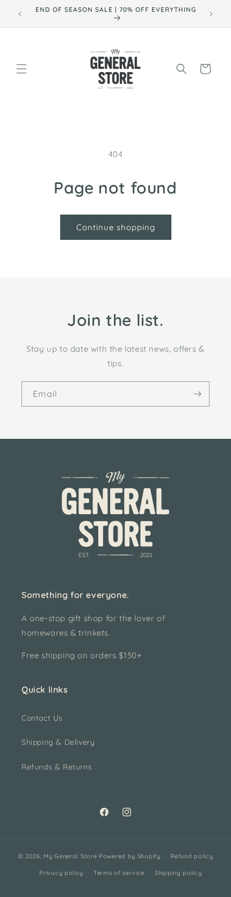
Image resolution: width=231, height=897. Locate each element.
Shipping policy (178, 873)
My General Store (70, 856)
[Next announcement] (211, 14)
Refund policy (191, 856)
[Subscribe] (197, 394)
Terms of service (119, 873)
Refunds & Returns (56, 767)
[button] (21, 69)
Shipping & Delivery (58, 742)
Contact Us (42, 718)
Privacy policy (61, 873)
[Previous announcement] (20, 14)
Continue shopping (115, 227)
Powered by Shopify (130, 856)
